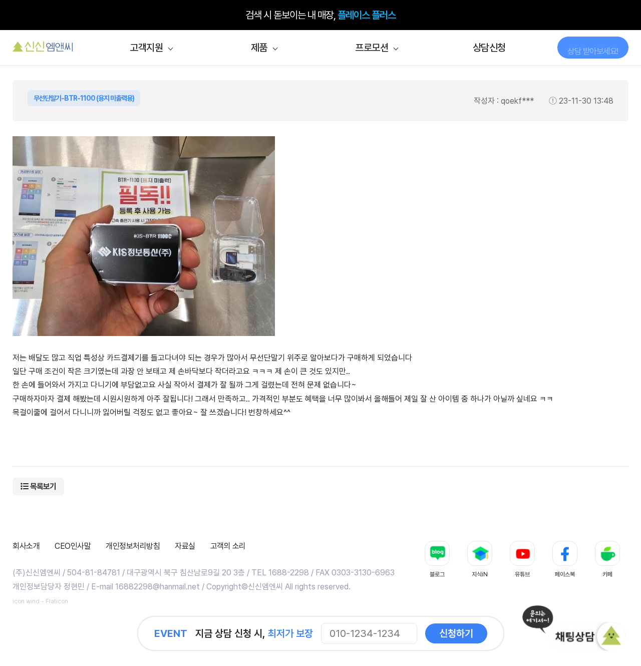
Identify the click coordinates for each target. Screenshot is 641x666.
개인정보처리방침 (133, 546)
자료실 (185, 546)
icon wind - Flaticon (40, 601)
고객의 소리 (228, 546)
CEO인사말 (73, 546)
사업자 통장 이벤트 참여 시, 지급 (321, 15)
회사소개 (26, 546)
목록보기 (42, 486)
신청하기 (456, 633)
